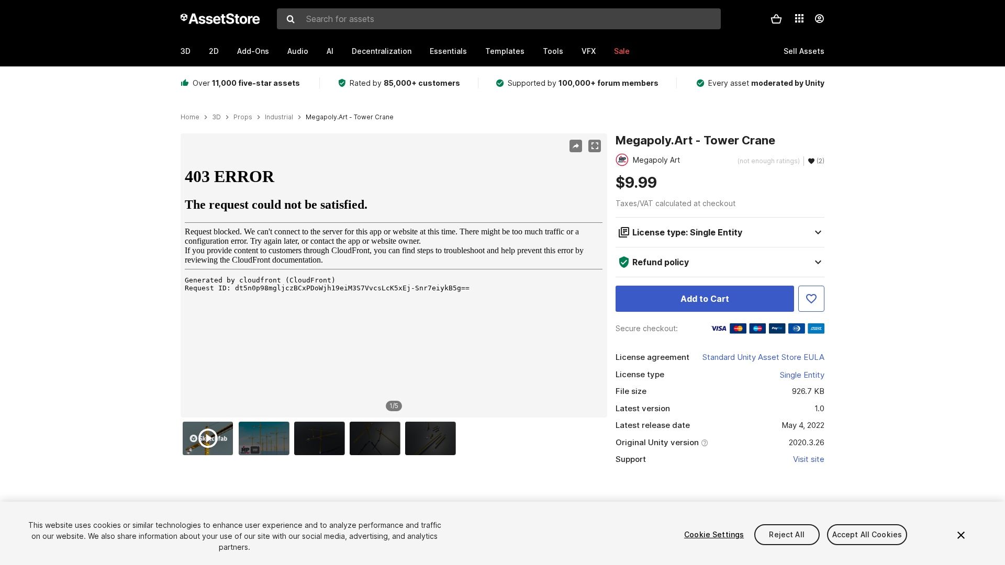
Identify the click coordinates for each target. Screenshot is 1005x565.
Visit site (808, 459)
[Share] (576, 146)
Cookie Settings (714, 534)
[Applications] (799, 18)
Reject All (786, 534)
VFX (589, 51)
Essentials (448, 51)
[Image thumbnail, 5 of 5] (433, 438)
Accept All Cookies (867, 534)
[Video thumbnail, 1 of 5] (210, 438)
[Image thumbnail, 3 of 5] (322, 438)
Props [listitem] (242, 117)
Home (190, 117)
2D (214, 51)
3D (186, 51)
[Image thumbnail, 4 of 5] (377, 438)
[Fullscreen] (594, 146)
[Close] (961, 535)
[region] (394, 276)
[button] (776, 19)
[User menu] (819, 19)
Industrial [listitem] (279, 117)
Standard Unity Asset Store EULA (763, 357)
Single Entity (802, 375)
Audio (297, 51)
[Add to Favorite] (811, 299)
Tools (553, 51)
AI (330, 51)
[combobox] (499, 18)
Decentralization (381, 51)
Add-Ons (253, 51)
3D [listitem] (216, 117)
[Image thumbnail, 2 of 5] (266, 438)
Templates (504, 51)
